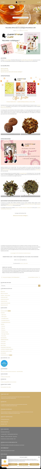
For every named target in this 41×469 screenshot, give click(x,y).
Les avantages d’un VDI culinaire (16, 253)
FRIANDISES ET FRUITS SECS (6, 347)
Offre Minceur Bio (5, 70)
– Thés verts (3, 328)
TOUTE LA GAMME (4, 310)
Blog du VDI (3, 291)
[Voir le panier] (39, 2)
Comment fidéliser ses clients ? (33, 277)
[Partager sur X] (19, 260)
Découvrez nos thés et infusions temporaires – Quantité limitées (12, 371)
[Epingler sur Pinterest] (22, 260)
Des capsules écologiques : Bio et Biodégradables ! (11, 277)
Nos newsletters (3, 387)
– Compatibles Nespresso (5, 320)
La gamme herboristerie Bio (5, 303)
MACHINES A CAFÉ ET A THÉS (6, 351)
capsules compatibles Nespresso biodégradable (23, 207)
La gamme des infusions (5, 299)
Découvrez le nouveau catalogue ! (20, 215)
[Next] (39, 14)
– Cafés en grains (4, 316)
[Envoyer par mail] (20, 260)
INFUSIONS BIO (3, 337)
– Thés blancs (3, 330)
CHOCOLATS (3, 343)
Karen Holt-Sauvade (24, 30)
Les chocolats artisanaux (26, 253)
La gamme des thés (4, 301)
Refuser (23, 464)
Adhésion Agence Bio (4, 421)
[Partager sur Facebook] (17, 260)
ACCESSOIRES (3, 353)
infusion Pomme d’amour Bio (6, 107)
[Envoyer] (39, 286)
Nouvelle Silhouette (23, 173)
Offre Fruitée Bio (4, 68)
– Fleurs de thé (3, 335)
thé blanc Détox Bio (6, 169)
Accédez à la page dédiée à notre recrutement (8, 381)
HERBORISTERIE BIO (4, 339)
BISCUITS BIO (3, 345)
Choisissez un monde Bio (5, 405)
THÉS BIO (2, 324)
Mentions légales (4, 456)
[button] (39, 457)
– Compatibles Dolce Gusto (5, 322)
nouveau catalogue (7, 59)
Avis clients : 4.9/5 (4, 424)
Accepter (13, 464)
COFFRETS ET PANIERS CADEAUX (7, 349)
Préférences (34, 464)
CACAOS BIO (3, 341)
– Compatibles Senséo (4, 318)
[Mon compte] (38, 2)
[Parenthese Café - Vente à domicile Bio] (20, 2)
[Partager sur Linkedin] (24, 260)
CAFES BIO (3, 312)
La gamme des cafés (4, 297)
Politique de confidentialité (26, 466)
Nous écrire (15, 436)
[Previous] (2, 14)
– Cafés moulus (3, 314)
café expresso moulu (9, 205)
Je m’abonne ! (5, 448)
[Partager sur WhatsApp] (15, 260)
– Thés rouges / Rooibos (5, 333)
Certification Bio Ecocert (5, 419)
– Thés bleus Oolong (4, 331)
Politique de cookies (19, 466)
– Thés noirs (3, 326)
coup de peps (38, 169)
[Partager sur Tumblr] (26, 260)
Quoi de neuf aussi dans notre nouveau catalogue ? (11, 71)
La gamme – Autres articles (5, 295)
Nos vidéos (9, 387)
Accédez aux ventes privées (5, 376)
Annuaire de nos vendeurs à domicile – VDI (8, 438)
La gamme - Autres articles (24, 263)
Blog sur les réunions (4, 293)
